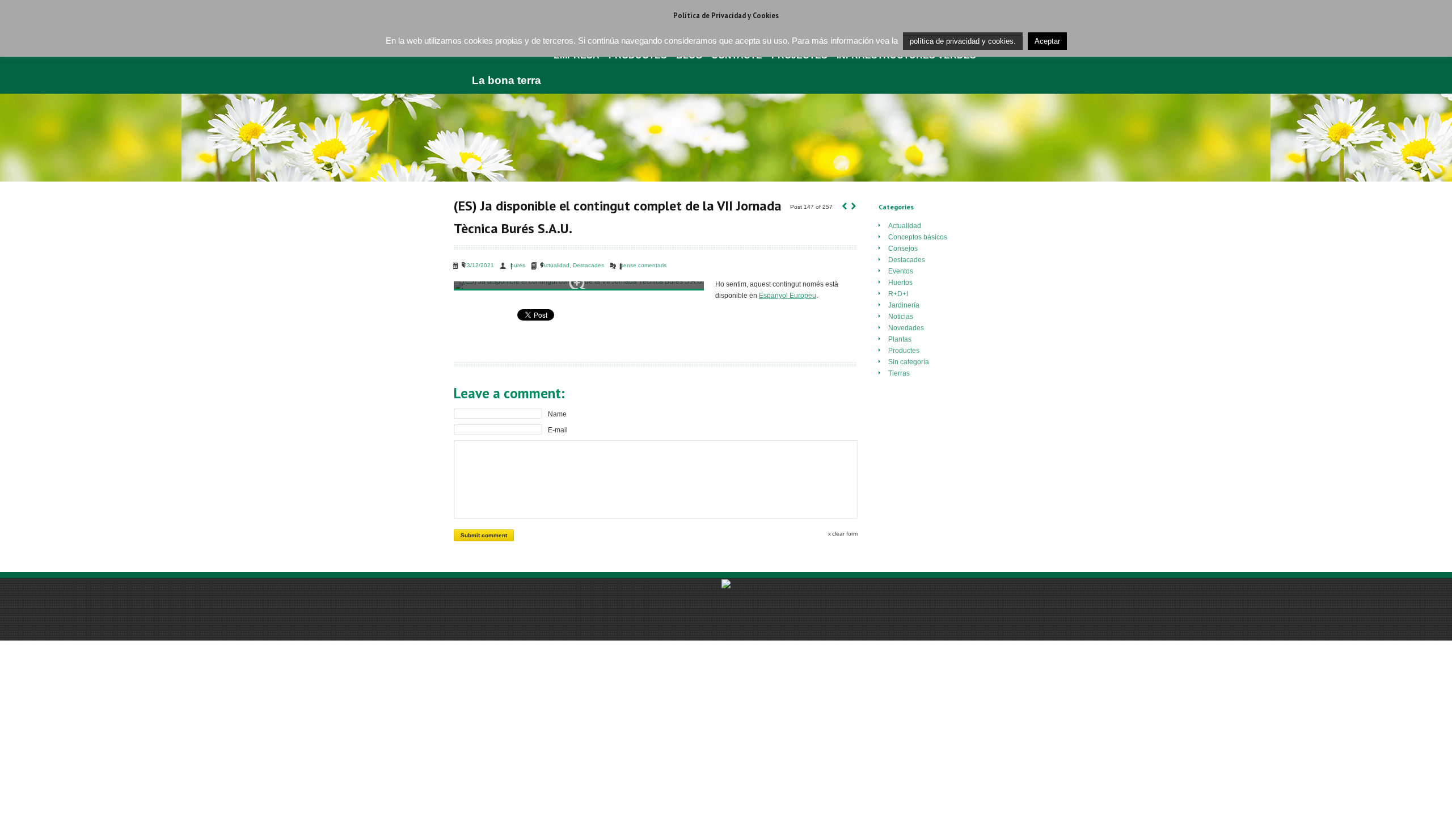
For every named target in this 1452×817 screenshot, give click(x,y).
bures (517, 265)
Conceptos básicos (917, 237)
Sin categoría (908, 362)
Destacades (588, 265)
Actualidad (555, 265)
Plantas (899, 339)
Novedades (906, 328)
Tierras (899, 373)
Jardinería (903, 305)
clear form (845, 533)
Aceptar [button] (1047, 41)
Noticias (900, 317)
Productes (903, 351)
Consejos (903, 248)
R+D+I (898, 294)
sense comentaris (643, 265)
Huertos (900, 283)
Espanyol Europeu (787, 296)
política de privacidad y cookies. (963, 41)
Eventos (900, 271)
